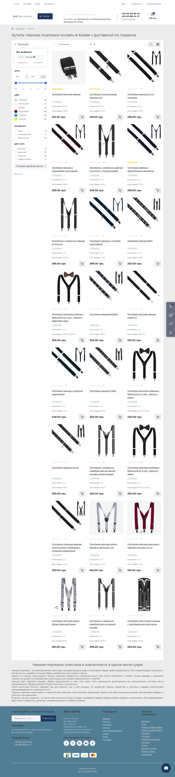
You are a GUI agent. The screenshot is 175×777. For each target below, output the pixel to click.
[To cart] (82, 117)
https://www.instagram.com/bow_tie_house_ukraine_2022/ (73, 743)
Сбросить (23, 62)
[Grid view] (158, 44)
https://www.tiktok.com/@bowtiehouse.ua (92, 743)
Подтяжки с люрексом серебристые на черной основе (102, 624)
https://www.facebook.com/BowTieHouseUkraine (66, 743)
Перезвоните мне (19, 748)
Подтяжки (20, 29)
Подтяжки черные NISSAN (104, 314)
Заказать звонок (128, 19)
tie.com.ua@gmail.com (74, 749)
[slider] (16, 83)
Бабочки (106, 719)
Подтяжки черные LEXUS (65, 467)
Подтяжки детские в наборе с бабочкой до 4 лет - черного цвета (143, 470)
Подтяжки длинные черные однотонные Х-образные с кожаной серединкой (67, 547)
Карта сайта (147, 754)
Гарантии (146, 721)
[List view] (151, 44)
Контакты (49, 4)
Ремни (105, 737)
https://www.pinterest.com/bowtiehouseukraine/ (79, 743)
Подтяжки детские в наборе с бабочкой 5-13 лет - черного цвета (143, 394)
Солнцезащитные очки (112, 731)
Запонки (106, 728)
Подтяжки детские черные (66, 94)
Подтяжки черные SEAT (140, 241)
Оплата (145, 745)
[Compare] (83, 58)
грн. (136, 4)
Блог (37, 4)
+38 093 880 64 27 (130, 16)
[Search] (67, 14)
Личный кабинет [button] (154, 4)
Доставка (146, 742)
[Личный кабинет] (170, 332)
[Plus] (80, 656)
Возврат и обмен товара (152, 727)
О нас (16, 4)
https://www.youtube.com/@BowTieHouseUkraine (86, 743)
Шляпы (106, 734)
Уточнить (38, 62)
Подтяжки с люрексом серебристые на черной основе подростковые (102, 470)
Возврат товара (148, 751)
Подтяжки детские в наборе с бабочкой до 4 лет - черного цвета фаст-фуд (68, 317)
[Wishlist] (83, 53)
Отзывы (27, 4)
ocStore (92, 769)
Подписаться (48, 718)
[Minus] (57, 656)
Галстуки (106, 722)
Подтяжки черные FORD (103, 391)
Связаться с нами (149, 748)
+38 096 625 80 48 (130, 13)
